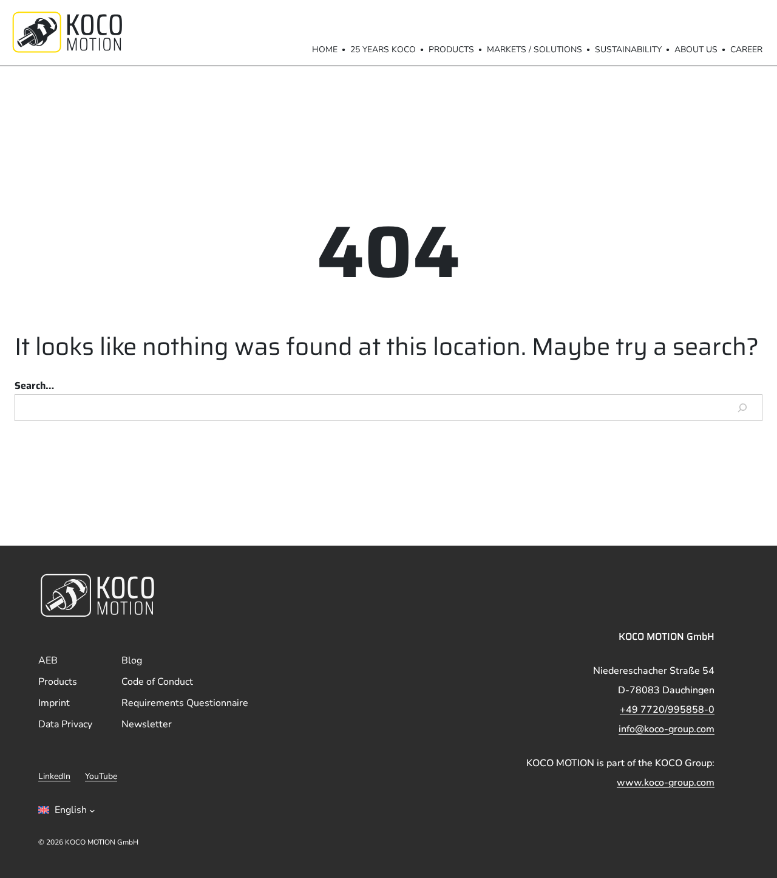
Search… (34, 385)
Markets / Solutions (534, 49)
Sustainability (628, 49)
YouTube (101, 776)
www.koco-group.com (665, 782)
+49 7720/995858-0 (667, 709)
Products (451, 49)
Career (746, 49)
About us (696, 49)
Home (325, 49)
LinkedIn (54, 776)
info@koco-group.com (666, 729)
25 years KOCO (383, 49)
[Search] (742, 407)
